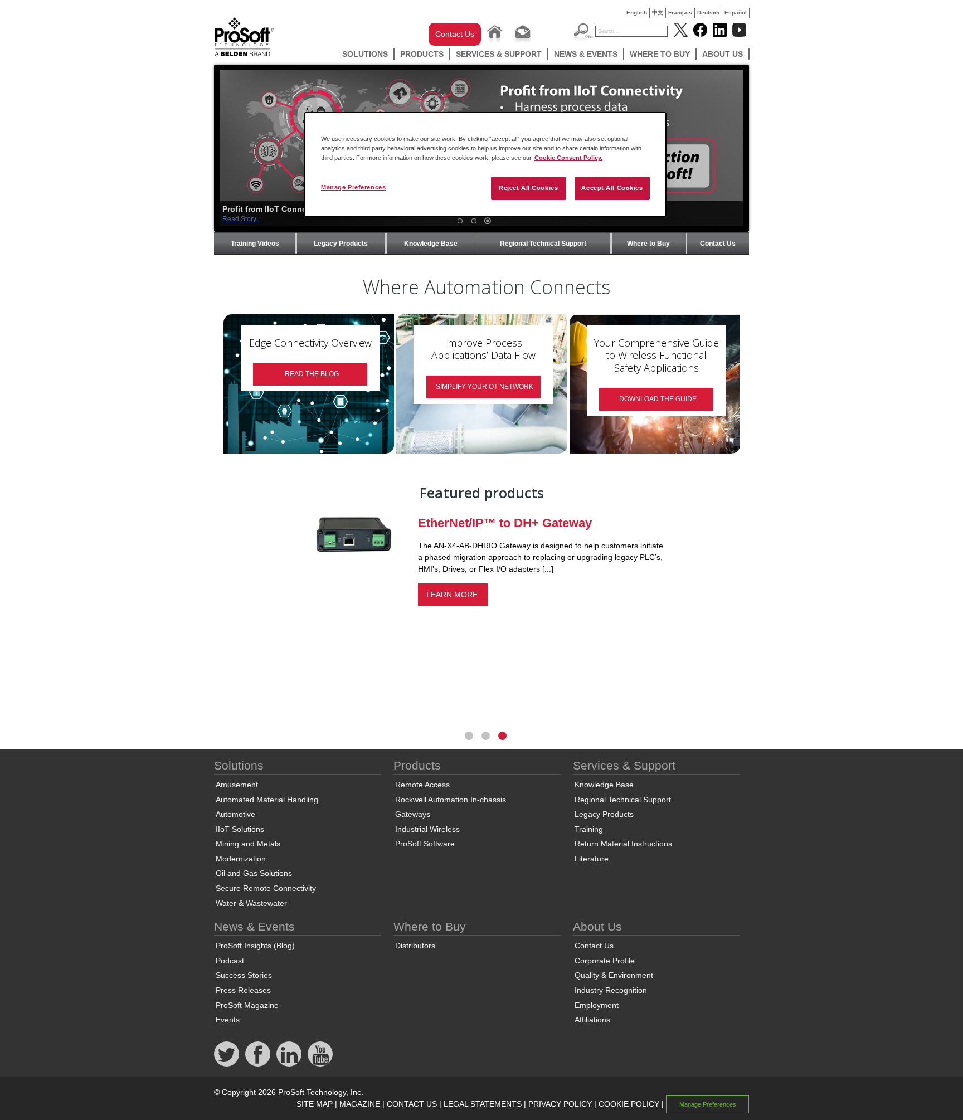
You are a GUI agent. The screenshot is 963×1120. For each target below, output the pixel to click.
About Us (722, 54)
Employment (597, 1005)
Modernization (241, 858)
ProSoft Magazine (247, 1005)
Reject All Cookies (528, 187)
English (636, 12)
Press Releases (243, 990)
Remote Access (422, 784)
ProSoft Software (425, 843)
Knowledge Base (431, 243)
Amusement (237, 784)
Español (735, 12)
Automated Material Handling (267, 799)
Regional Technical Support (543, 243)
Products (422, 54)
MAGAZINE (359, 1103)
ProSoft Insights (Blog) (255, 945)
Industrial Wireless (427, 829)
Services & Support (499, 54)
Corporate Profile (605, 960)
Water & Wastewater (251, 903)
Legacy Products (341, 243)
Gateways (412, 814)
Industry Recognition (611, 990)
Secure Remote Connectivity (266, 888)
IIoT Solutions (240, 829)
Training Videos (255, 243)
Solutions (365, 54)
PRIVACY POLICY (560, 1103)
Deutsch (708, 12)
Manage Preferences (353, 187)
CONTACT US (412, 1103)
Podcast (230, 960)
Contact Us (454, 34)
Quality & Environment (614, 975)
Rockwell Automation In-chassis (450, 799)
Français (680, 12)
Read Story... (241, 219)
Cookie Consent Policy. (568, 157)
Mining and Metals (248, 843)
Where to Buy (660, 54)
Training (589, 829)
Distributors (415, 945)
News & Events (585, 54)
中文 (657, 12)
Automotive (235, 814)
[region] (485, 164)
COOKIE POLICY (629, 1103)
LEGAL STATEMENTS (483, 1103)
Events (228, 1019)
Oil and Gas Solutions (254, 873)
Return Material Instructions (623, 843)
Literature (592, 858)
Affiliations (592, 1019)
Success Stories (244, 975)
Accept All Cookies (612, 187)
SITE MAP (314, 1103)
